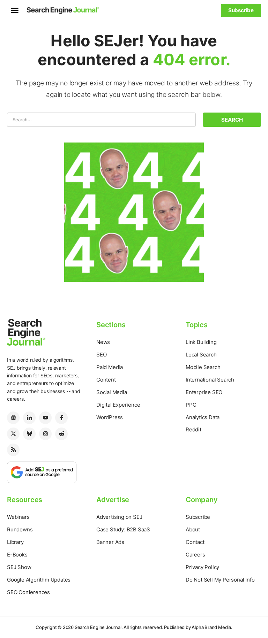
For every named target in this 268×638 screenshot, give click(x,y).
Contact (195, 542)
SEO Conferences (28, 592)
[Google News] (13, 418)
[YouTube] (45, 418)
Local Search (201, 354)
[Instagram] (45, 434)
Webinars (18, 517)
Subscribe (198, 517)
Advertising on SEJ (119, 517)
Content (106, 379)
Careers (195, 554)
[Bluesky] (29, 434)
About (193, 529)
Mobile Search (203, 367)
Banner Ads (110, 542)
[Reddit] (61, 434)
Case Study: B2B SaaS (123, 529)
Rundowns (19, 529)
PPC (191, 404)
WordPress (109, 417)
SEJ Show (19, 567)
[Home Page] (63, 10)
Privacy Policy (202, 567)
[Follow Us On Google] (42, 472)
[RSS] (13, 450)
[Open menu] (14, 10)
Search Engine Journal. (99, 627)
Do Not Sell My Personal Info (220, 579)
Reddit (193, 429)
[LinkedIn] (29, 418)
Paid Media (109, 367)
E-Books (17, 554)
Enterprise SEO (204, 392)
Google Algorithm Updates (38, 579)
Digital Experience (118, 404)
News (103, 342)
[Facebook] (61, 418)
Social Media (111, 392)
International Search (210, 379)
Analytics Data (202, 417)
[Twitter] (13, 434)
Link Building (201, 342)
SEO (101, 354)
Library (15, 542)
